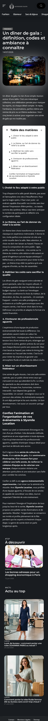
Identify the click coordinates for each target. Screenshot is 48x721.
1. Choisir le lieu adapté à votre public (24, 136)
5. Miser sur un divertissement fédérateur (24, 167)
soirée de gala (21, 455)
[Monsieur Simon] (18, 5)
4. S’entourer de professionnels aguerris (24, 159)
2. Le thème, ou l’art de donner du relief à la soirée (25, 144)
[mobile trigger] (5, 5)
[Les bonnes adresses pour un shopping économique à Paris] (24, 556)
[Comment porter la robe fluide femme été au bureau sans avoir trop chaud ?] (24, 675)
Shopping (8, 569)
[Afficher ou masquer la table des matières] (40, 130)
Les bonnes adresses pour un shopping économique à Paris (22, 573)
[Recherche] (41, 6)
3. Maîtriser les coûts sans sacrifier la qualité (22, 152)
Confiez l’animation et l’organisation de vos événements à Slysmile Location (24, 176)
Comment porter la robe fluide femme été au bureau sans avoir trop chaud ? (23, 700)
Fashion (7, 641)
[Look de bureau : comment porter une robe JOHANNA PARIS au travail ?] (24, 619)
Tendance (8, 29)
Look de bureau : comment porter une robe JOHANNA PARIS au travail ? (23, 644)
